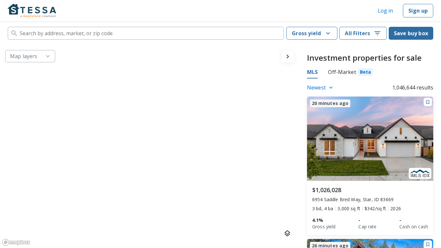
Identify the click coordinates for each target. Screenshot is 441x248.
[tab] (350, 73)
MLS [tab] (312, 72)
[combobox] (146, 33)
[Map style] (287, 233)
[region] (149, 146)
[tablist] (340, 73)
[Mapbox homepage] (16, 242)
